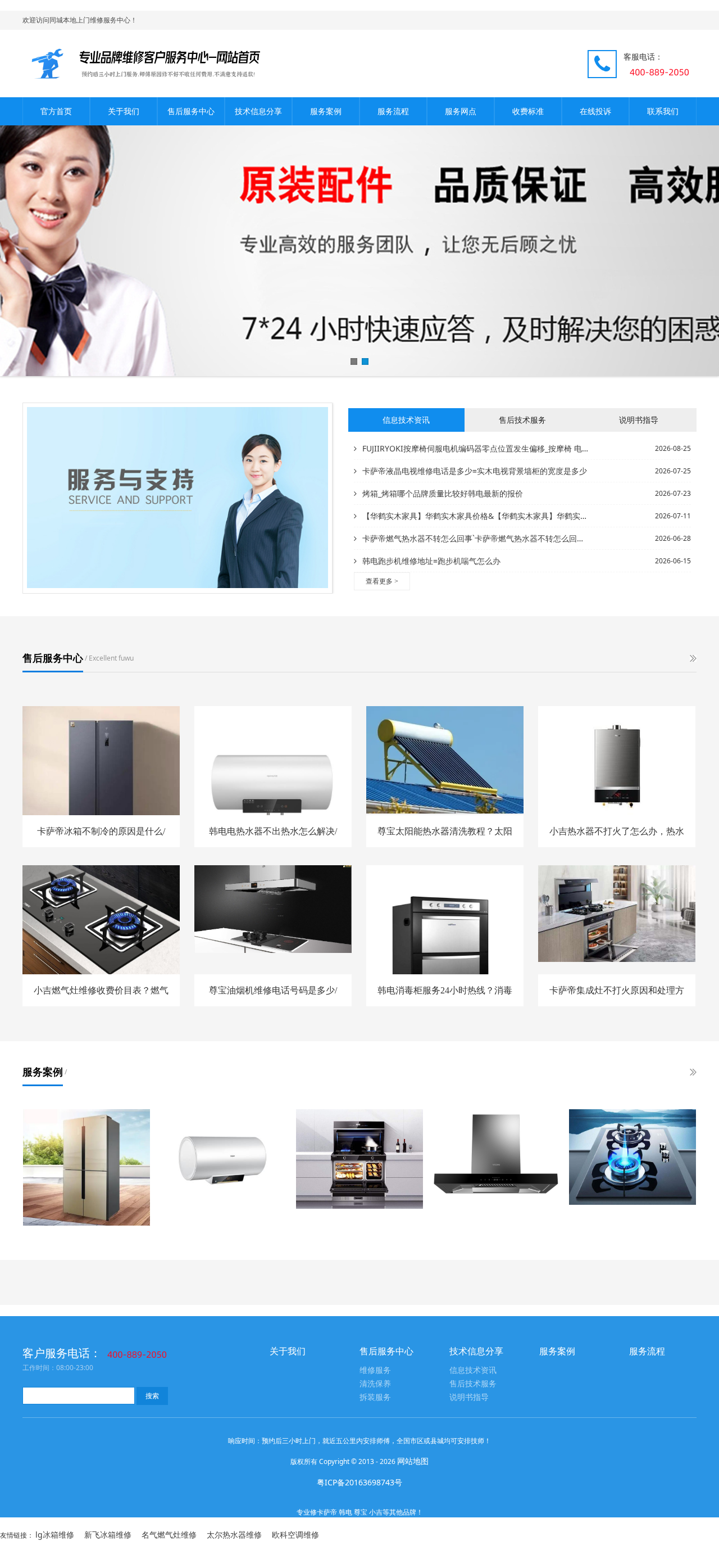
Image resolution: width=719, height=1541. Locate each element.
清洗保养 (375, 1384)
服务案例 (326, 111)
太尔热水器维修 (234, 1534)
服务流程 (393, 111)
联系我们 (663, 111)
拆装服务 (375, 1397)
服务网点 (460, 111)
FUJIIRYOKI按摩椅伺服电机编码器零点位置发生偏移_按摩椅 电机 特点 (476, 448)
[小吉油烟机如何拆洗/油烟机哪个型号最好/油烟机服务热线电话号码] (496, 1157)
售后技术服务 (473, 1384)
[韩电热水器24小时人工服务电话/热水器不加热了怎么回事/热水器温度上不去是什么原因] (223, 1161)
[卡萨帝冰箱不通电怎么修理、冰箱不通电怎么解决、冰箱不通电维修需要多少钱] (86, 1167)
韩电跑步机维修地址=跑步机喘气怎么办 (431, 560)
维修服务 (375, 1370)
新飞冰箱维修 (107, 1534)
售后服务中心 (191, 111)
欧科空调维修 (295, 1534)
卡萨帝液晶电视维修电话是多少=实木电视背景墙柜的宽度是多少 (474, 471)
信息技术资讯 (473, 1370)
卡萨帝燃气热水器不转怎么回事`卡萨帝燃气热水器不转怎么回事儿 (476, 538)
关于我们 (123, 111)
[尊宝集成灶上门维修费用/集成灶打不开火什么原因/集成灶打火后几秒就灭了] (359, 1159)
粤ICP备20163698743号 (359, 1482)
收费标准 (528, 111)
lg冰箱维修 (54, 1534)
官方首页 (56, 111)
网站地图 (413, 1461)
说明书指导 (469, 1397)
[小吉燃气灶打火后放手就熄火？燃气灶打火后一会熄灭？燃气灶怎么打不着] (632, 1157)
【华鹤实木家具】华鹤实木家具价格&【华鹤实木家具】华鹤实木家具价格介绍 (476, 515)
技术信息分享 (258, 111)
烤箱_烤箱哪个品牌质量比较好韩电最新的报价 (442, 493)
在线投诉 (595, 111)
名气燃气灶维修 (169, 1534)
